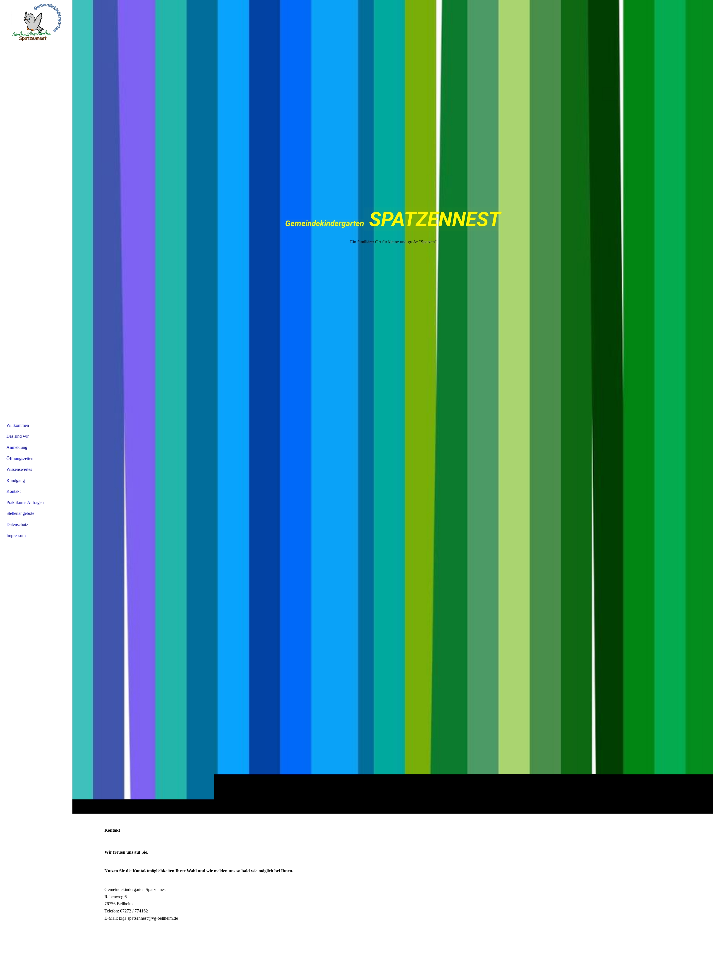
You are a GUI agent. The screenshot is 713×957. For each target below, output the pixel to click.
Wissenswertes (19, 469)
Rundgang (15, 480)
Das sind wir (17, 436)
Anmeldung (16, 447)
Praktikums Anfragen (25, 502)
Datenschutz (17, 524)
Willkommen (17, 425)
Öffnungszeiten (19, 458)
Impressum (16, 535)
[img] (392, 406)
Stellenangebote (20, 513)
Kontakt (13, 491)
